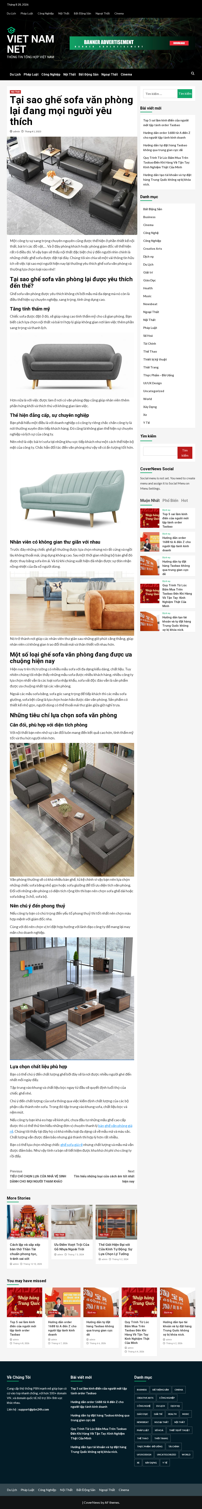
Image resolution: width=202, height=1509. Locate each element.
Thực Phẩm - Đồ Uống (150, 1446)
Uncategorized (153, 391)
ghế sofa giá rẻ (71, 1144)
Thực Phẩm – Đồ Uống (158, 375)
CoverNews (92, 1502)
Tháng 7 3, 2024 (76, 1254)
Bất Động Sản (82, 13)
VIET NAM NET (30, 44)
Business (149, 217)
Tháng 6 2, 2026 (174, 1343)
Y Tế (146, 422)
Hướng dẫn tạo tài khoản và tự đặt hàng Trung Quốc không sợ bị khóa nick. (167, 179)
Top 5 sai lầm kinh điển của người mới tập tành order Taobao (166, 122)
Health (148, 288)
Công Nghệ (151, 233)
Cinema (119, 13)
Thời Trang (151, 367)
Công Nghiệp (46, 13)
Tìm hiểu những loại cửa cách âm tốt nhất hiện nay (104, 1176)
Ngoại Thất (103, 13)
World (147, 399)
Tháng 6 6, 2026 (98, 1343)
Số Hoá (148, 335)
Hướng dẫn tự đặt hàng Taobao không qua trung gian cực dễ (165, 147)
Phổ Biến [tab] (170, 500)
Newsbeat (150, 304)
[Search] (192, 73)
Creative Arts (152, 248)
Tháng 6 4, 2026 (136, 1351)
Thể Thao (150, 351)
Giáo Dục (149, 280)
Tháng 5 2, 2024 (120, 1259)
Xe (145, 414)
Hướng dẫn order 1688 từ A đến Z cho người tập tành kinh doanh (166, 135)
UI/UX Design (152, 383)
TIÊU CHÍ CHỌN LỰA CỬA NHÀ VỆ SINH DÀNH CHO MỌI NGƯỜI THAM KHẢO (38, 1176)
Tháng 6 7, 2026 (59, 1343)
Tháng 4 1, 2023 (33, 131)
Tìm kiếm (148, 435)
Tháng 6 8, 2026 (21, 1343)
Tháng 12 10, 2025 (32, 1264)
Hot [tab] (184, 500)
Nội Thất (63, 13)
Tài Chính (149, 343)
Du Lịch (11, 13)
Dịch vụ (148, 256)
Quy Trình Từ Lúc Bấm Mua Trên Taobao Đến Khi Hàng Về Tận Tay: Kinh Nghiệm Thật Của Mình (166, 162)
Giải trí (148, 272)
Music (147, 296)
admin (16, 131)
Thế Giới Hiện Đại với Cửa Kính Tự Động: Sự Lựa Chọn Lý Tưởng (115, 1249)
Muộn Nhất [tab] (150, 500)
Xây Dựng (150, 407)
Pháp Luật (27, 13)
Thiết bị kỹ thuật (155, 359)
